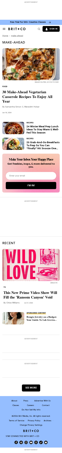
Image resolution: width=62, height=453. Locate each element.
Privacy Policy (34, 421)
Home (5, 36)
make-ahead (17, 36)
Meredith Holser (32, 107)
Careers (30, 405)
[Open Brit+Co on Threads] (36, 442)
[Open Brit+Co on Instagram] (26, 442)
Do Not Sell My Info (31, 410)
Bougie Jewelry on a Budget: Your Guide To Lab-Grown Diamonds (42, 318)
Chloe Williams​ (13, 303)
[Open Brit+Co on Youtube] (31, 442)
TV (4, 287)
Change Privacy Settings (31, 425)
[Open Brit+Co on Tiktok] (41, 442)
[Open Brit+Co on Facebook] (16, 442)
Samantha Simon (13, 107)
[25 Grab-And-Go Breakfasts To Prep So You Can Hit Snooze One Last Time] (13, 144)
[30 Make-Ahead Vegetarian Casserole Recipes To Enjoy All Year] (31, 64)
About (14, 401)
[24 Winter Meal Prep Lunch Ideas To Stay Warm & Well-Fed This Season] (13, 128)
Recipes (30, 123)
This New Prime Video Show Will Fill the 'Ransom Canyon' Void (30, 295)
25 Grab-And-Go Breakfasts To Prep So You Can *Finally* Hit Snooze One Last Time (43, 145)
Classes (15, 405)
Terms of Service (16, 421)
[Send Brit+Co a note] (46, 442)
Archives (47, 421)
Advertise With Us (42, 401)
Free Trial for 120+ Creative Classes (28, 22)
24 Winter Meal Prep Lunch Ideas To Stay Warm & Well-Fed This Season (43, 129)
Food (4, 87)
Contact (46, 405)
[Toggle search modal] (38, 29)
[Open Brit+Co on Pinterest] (21, 442)
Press (25, 401)
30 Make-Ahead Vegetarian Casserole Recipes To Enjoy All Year (27, 97)
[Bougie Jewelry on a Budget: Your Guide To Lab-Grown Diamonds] (13, 318)
